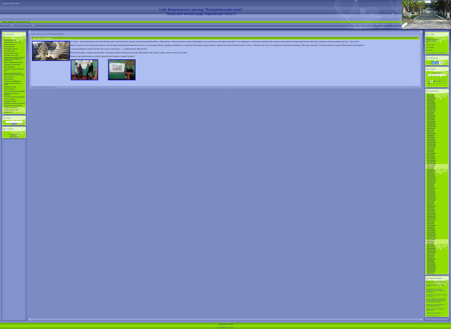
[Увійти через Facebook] (437, 63)
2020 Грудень (431, 220)
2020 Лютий (430, 204)
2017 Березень (431, 153)
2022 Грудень (431, 253)
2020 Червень (431, 211)
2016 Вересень (431, 142)
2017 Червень (431, 158)
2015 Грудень (431, 128)
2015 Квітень (431, 117)
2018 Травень (431, 174)
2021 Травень (431, 228)
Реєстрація (19, 22)
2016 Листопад (431, 146)
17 (437, 81)
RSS (33, 25)
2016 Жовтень (431, 144)
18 (440, 81)
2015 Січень (430, 112)
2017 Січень (430, 149)
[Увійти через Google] (441, 63)
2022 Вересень (431, 248)
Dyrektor (46, 87)
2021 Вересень (431, 234)
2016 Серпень (431, 140)
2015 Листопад (431, 126)
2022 (38, 34)
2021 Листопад (431, 237)
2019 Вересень (431, 195)
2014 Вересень (431, 105)
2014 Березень (431, 98)
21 (429, 83)
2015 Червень (431, 121)
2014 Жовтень (431, 107)
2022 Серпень (431, 246)
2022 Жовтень (431, 250)
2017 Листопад (431, 163)
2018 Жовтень (431, 179)
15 (47, 34)
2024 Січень (430, 273)
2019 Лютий (430, 186)
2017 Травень (431, 156)
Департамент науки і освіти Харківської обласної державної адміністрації (435, 290)
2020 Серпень (431, 213)
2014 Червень (431, 103)
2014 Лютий (430, 96)
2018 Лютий (430, 168)
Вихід (24, 22)
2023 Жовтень (431, 267)
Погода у (431, 40)
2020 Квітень (431, 207)
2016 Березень (431, 133)
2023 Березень (431, 258)
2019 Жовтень (431, 197)
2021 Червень (431, 230)
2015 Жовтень (431, 124)
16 (434, 81)
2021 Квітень (431, 227)
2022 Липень (431, 244)
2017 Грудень (431, 165)
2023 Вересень (431, 265)
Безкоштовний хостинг (224, 327)
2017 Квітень (431, 154)
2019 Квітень (431, 190)
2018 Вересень (431, 177)
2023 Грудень (431, 271)
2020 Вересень (431, 214)
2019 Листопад (431, 198)
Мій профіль (11, 22)
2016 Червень (431, 139)
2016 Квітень (431, 135)
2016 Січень (430, 130)
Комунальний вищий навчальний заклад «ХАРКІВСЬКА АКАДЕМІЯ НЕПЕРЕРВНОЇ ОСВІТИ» (435, 300)
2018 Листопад (431, 181)
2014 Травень (431, 101)
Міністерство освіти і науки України (436, 282)
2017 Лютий (430, 151)
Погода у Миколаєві (441, 53)
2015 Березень (431, 116)
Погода (428, 38)
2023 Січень (430, 255)
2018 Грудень (431, 183)
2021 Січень (430, 221)
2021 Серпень (431, 232)
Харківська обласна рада (433, 313)
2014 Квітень (431, 100)
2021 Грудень (431, 239)
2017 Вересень (431, 160)
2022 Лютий (430, 243)
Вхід (28, 22)
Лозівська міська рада (432, 315)
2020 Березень (431, 206)
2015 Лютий (430, 114)
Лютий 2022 (437, 73)
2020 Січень (430, 202)
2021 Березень (431, 225)
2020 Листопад (431, 218)
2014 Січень (430, 94)
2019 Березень (431, 188)
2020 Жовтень (431, 216)
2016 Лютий (430, 131)
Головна (4, 22)
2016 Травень (431, 137)
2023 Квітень (431, 260)
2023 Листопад (431, 269)
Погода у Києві (430, 53)
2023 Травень (431, 262)
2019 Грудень (431, 200)
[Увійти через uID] (433, 63)
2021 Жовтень (431, 235)
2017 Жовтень (431, 161)
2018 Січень (430, 167)
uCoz (232, 327)
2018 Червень (431, 176)
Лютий (43, 34)
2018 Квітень (431, 172)
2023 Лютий (430, 257)
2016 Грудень (431, 147)
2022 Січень (430, 241)
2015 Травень (431, 119)
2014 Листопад (431, 109)
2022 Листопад (431, 251)
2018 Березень (431, 170)
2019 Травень (431, 191)
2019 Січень (430, 184)
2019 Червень (431, 193)
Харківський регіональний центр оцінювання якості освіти (435, 305)
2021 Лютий (430, 223)
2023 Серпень (431, 264)
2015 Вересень (431, 123)
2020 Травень (431, 209)
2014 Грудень (431, 110)
